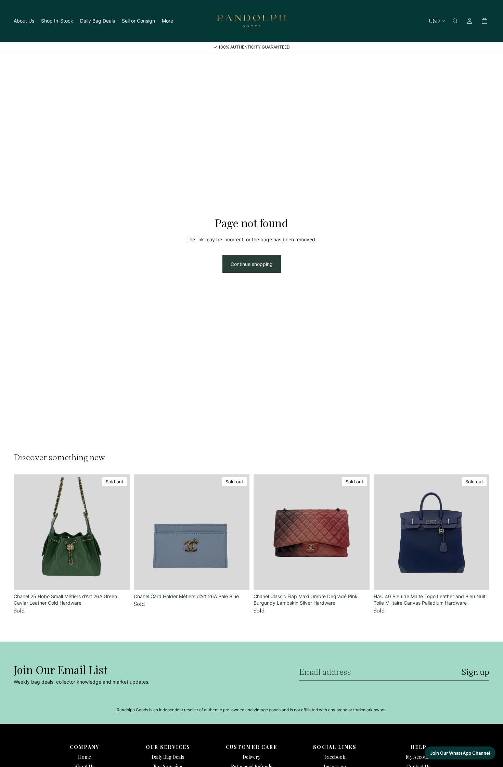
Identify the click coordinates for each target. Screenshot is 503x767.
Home (84, 757)
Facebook (334, 757)
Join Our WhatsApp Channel (460, 753)
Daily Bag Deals (168, 757)
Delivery (251, 757)
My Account (418, 757)
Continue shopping (252, 264)
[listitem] (167, 21)
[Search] (455, 20)
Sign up (475, 672)
